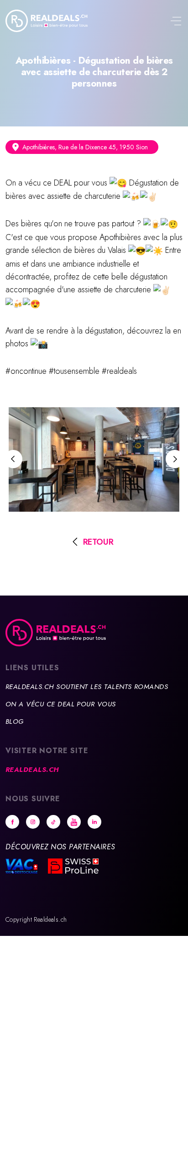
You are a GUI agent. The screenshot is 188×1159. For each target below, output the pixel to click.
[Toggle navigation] (175, 22)
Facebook (12, 822)
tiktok (53, 822)
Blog (14, 721)
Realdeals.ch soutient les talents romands (86, 687)
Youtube (74, 822)
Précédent (13, 459)
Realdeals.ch (32, 770)
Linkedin (94, 822)
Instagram (33, 822)
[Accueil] (46, 21)
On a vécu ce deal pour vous (60, 704)
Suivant (175, 459)
